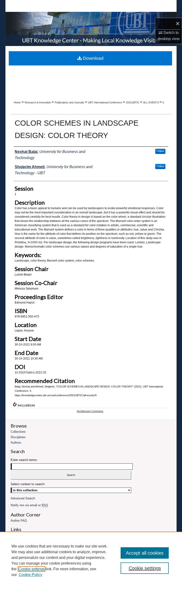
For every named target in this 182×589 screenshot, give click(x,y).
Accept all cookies (145, 553)
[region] (91, 560)
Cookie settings (31, 569)
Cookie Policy (30, 575)
